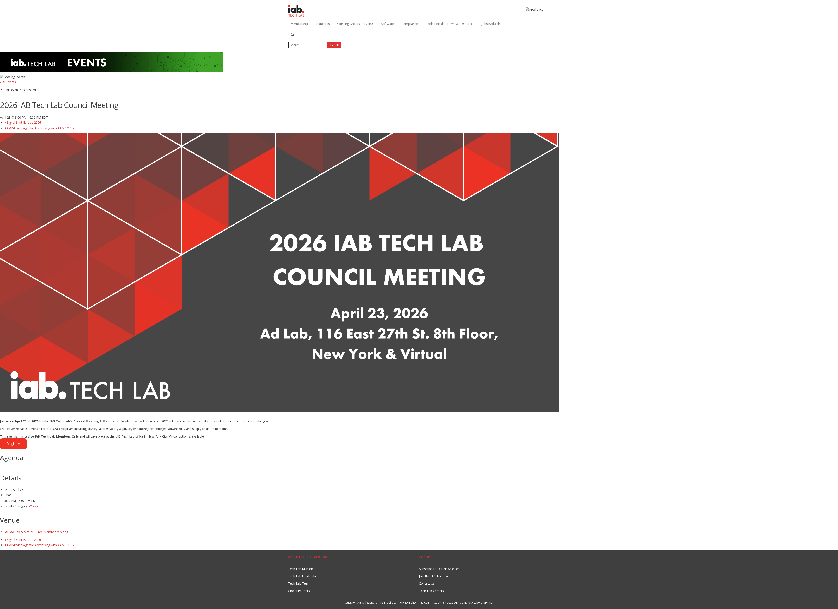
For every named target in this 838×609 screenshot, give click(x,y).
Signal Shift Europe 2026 (22, 122)
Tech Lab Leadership (303, 576)
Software (388, 24)
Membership (299, 24)
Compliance (410, 24)
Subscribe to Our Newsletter (439, 569)
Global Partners (299, 591)
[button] (314, 35)
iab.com (425, 602)
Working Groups (348, 24)
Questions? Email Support (361, 602)
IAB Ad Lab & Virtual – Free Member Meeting (36, 532)
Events (369, 24)
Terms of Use (388, 602)
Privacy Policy (408, 602)
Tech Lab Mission (300, 569)
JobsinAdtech (491, 24)
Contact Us (427, 583)
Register (13, 443)
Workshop (36, 506)
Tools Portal (434, 24)
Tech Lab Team (299, 583)
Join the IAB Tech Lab (434, 576)
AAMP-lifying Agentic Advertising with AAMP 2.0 (39, 128)
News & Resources (461, 24)
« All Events (8, 82)
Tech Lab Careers (431, 591)
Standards (323, 24)
